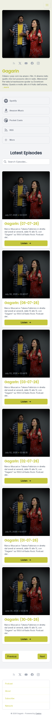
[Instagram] (38, 63)
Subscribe (9, 698)
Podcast (9, 683)
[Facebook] (32, 63)
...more (5, 87)
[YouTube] (26, 63)
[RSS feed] (13, 63)
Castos (38, 713)
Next (42, 656)
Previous (12, 656)
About (8, 691)
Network (9, 706)
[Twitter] (19, 63)
